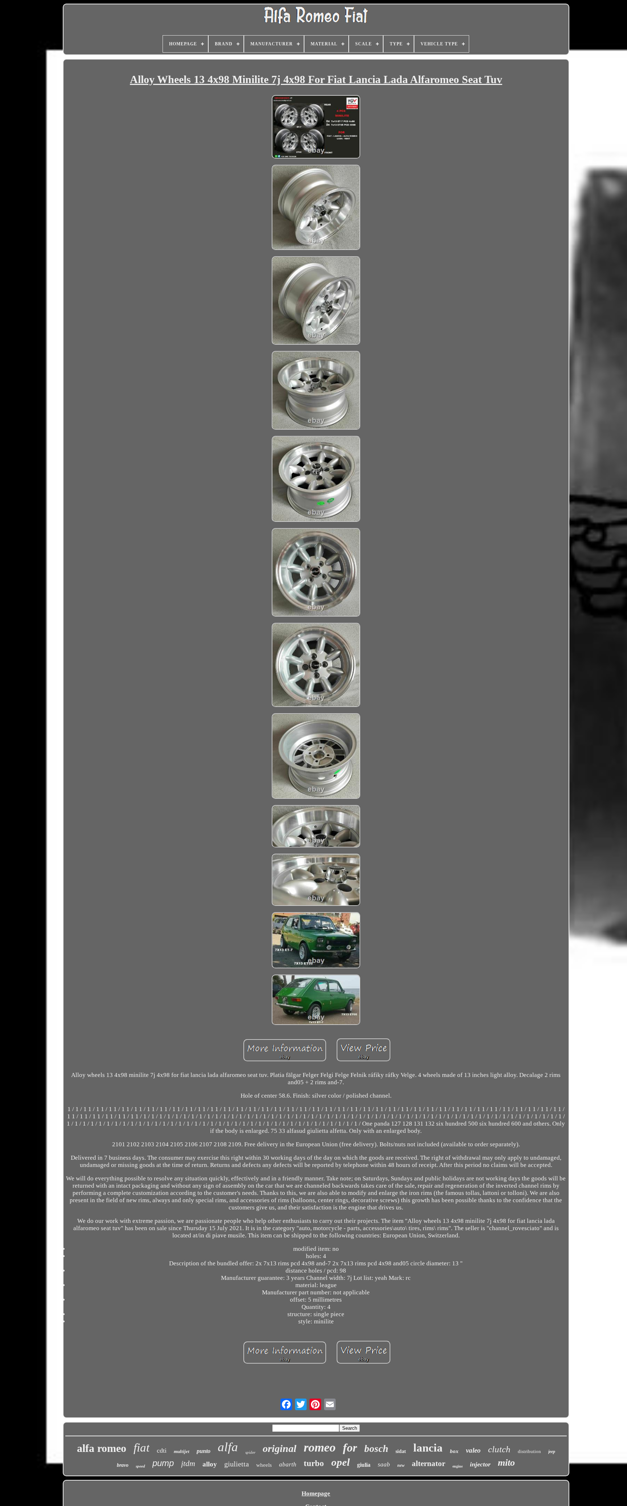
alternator (428, 1463)
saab (384, 1464)
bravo (122, 1465)
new (401, 1465)
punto (203, 1451)
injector (480, 1464)
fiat (141, 1447)
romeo (320, 1447)
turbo (314, 1463)
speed (140, 1466)
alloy (209, 1464)
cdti (162, 1450)
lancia (428, 1447)
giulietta (236, 1464)
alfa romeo (101, 1448)
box (454, 1451)
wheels (264, 1465)
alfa (228, 1447)
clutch (499, 1449)
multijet (181, 1451)
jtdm (188, 1463)
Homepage (316, 1493)
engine (457, 1466)
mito (506, 1462)
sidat (401, 1451)
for (350, 1447)
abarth (287, 1464)
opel (340, 1462)
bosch (376, 1448)
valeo (473, 1450)
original (279, 1448)
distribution (529, 1451)
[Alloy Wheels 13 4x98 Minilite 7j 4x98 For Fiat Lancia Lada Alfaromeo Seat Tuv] (316, 127)
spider (250, 1452)
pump (163, 1463)
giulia (363, 1465)
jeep (551, 1451)
